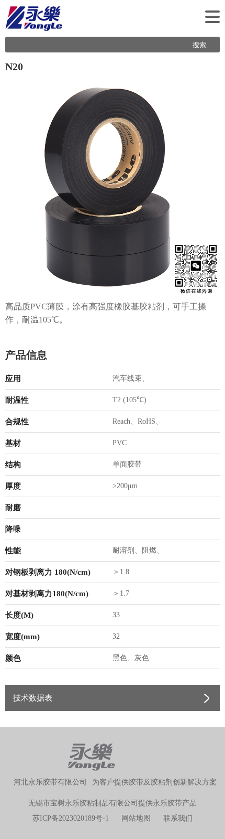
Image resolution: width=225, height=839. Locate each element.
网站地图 (136, 818)
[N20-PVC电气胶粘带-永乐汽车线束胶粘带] (112, 187)
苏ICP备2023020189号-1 (70, 818)
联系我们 (178, 818)
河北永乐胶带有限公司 (50, 782)
